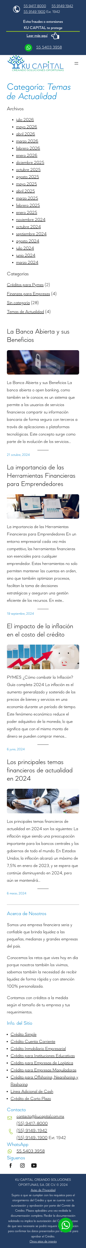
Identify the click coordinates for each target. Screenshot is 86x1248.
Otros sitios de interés (43, 1241)
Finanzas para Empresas (28, 294)
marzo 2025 (27, 198)
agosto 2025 (27, 177)
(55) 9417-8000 (32, 1123)
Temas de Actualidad (25, 312)
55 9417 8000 (35, 6)
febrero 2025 (28, 205)
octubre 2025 (28, 170)
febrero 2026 (28, 148)
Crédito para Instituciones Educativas (43, 1056)
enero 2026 (26, 155)
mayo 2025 (26, 184)
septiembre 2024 (31, 234)
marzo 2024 (27, 262)
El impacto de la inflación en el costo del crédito (40, 630)
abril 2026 (25, 134)
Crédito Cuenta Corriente (33, 1041)
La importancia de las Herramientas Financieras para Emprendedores (41, 476)
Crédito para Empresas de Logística (42, 1063)
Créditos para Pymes (25, 285)
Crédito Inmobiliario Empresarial (38, 1049)
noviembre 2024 (30, 220)
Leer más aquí (37, 36)
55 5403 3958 (49, 47)
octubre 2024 (28, 227)
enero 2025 (26, 212)
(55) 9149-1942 (32, 1131)
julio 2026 (25, 120)
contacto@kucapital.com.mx (40, 1116)
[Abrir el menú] (76, 63)
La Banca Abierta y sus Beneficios (38, 335)
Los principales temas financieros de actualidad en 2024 (40, 770)
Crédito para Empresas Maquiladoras (43, 1070)
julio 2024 (25, 248)
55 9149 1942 (62, 6)
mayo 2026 (26, 127)
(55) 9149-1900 (32, 1138)
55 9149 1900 (34, 12)
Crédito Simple (23, 1034)
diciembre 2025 (30, 162)
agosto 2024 (27, 241)
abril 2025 (25, 191)
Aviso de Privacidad (43, 1190)
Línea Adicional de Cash (32, 1091)
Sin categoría (18, 303)
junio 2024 (25, 255)
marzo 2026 (27, 141)
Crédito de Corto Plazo (31, 1099)
